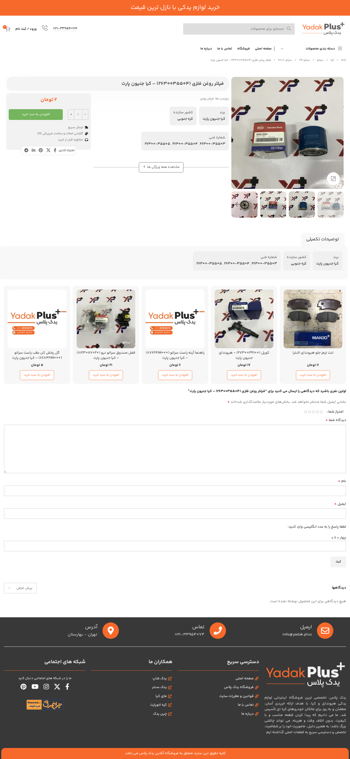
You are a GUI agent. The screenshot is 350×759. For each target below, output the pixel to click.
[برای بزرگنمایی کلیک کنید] (333, 178)
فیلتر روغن (207, 98)
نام (342, 481)
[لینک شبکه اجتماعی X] (48, 150)
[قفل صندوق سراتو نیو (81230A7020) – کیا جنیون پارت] (106, 319)
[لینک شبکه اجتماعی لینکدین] (33, 150)
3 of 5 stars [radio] (313, 412)
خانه (343, 60)
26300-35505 (157, 144)
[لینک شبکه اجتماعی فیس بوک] (55, 150)
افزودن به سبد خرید (36, 114)
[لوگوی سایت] (323, 29)
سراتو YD (304, 60)
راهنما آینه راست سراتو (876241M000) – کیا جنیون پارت (175, 355)
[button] (337, 204)
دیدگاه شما (335, 420)
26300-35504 (185, 144)
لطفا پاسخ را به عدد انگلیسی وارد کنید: (317, 527)
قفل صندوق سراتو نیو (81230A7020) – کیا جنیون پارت (106, 355)
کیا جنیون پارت (214, 119)
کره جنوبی (185, 119)
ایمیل (340, 504)
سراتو (319, 60)
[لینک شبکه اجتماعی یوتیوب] (35, 687)
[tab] (323, 239)
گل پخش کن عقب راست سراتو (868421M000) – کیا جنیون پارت (37, 355)
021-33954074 (65, 29)
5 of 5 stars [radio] (305, 412)
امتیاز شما (336, 412)
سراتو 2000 (284, 60)
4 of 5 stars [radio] (309, 412)
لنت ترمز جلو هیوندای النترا (313, 353)
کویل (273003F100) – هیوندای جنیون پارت (244, 355)
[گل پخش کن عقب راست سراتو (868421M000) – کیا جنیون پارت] (37, 319)
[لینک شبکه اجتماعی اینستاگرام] (46, 687)
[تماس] (218, 630)
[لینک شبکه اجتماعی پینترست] (41, 150)
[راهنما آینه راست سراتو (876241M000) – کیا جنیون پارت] (175, 319)
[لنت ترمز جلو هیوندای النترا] (313, 319)
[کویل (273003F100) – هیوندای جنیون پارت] (244, 319)
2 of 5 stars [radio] (317, 412)
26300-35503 (212, 144)
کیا (332, 60)
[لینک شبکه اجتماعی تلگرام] (26, 150)
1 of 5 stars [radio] (321, 412)
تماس (198, 627)
